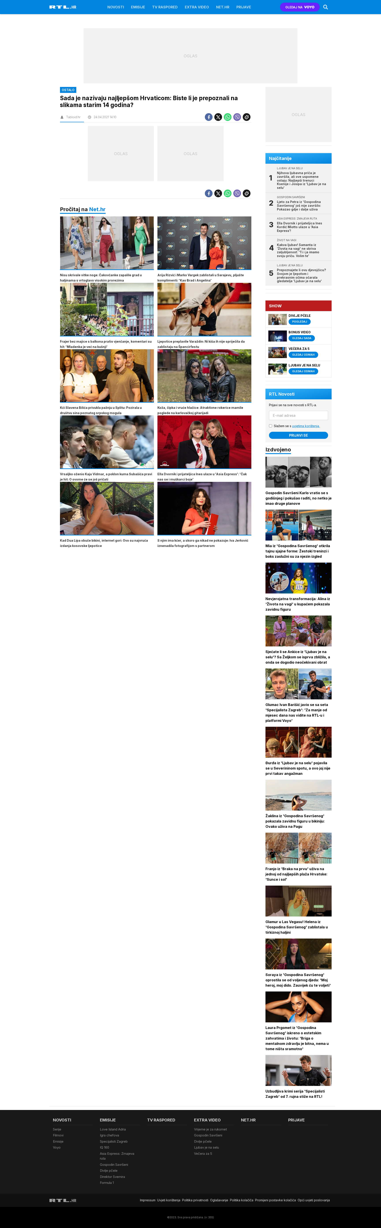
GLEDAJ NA (294, 7)
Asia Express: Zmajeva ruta (117, 1156)
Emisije (138, 7)
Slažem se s (297, 426)
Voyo (57, 1147)
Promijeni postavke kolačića (275, 1200)
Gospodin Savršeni (114, 1164)
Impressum (147, 1200)
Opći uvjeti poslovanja (314, 1200)
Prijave (243, 7)
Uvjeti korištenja (168, 1200)
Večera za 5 (203, 1153)
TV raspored (165, 7)
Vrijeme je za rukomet (210, 1129)
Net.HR (222, 7)
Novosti (115, 7)
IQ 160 (104, 1147)
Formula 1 (107, 1183)
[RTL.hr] (62, 7)
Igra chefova (109, 1135)
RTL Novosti (282, 394)
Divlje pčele (109, 1170)
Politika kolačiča (241, 1200)
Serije (57, 1129)
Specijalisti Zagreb (114, 1141)
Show (275, 306)
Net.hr (97, 209)
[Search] (325, 7)
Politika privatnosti (195, 1200)
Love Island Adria (113, 1129)
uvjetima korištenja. (306, 426)
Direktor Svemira (112, 1177)
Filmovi (58, 1135)
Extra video (197, 7)
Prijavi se (298, 435)
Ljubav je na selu (206, 1147)
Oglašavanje (219, 1200)
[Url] (246, 117)
